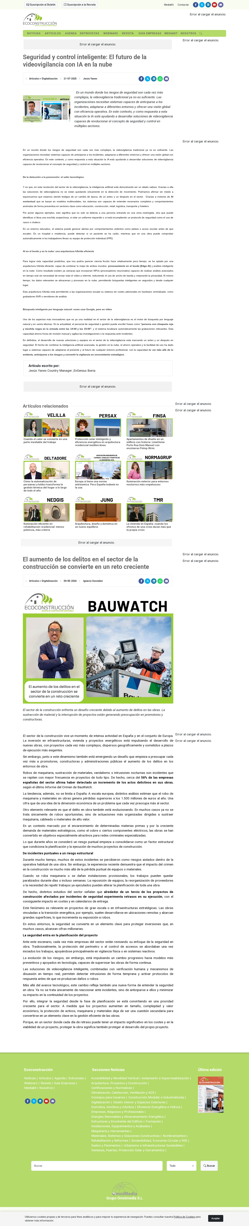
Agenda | (61, 1078)
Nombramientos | (175, 1136)
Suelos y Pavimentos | (106, 1145)
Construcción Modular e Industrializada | (157, 1097)
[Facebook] (195, 4)
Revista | (47, 1083)
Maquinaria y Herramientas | (111, 1131)
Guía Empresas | (65, 1083)
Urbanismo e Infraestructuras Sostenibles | (154, 1145)
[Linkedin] (208, 4)
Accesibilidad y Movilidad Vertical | (115, 1078)
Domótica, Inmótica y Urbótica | (113, 1107)
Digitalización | (101, 1102)
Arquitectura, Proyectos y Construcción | (120, 1083)
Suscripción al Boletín (42, 4)
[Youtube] (214, 4)
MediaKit (169, 4)
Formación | (154, 1121)
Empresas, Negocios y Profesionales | (118, 1112)
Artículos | (46, 1078)
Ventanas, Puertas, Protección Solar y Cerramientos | (128, 1150)
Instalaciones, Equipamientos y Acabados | (121, 1126)
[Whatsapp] (160, 78)
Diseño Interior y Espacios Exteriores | (140, 1102)
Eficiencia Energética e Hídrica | (159, 1107)
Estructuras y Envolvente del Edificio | (117, 1121)
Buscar (210, 1165)
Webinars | (31, 1083)
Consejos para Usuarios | (109, 1097)
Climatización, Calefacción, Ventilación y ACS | (123, 1093)
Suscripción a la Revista (81, 4)
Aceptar (215, 1218)
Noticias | (31, 1078)
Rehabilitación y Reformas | (110, 1140)
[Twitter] (202, 4)
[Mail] (220, 4)
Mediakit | (31, 1088)
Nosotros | (47, 1088)
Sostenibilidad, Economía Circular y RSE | (160, 1140)
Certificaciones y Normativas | (112, 1088)
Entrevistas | (77, 1078)
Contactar (183, 4)
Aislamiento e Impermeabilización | (166, 1078)
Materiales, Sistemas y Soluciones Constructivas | (126, 1136)
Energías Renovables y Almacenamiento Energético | (128, 1117)
